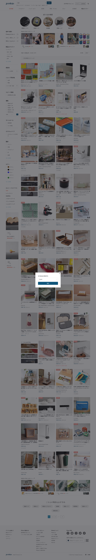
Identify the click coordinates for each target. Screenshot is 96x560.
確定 (48, 283)
